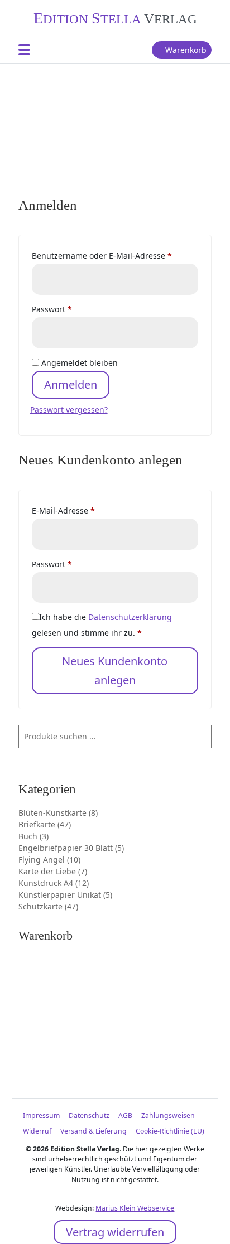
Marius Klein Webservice (134, 1208)
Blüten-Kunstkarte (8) (58, 812)
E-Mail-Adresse (85, 510)
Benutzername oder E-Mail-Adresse (115, 255)
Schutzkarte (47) (48, 906)
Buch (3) (33, 836)
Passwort (74, 308)
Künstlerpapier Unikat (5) (65, 894)
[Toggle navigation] (24, 49)
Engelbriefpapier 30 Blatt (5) (71, 848)
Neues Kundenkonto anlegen (114, 671)
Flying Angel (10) (49, 859)
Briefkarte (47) (44, 824)
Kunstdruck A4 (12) (53, 883)
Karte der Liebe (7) (52, 871)
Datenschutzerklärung (130, 617)
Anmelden (70, 384)
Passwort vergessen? (69, 409)
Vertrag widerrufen (115, 1232)
